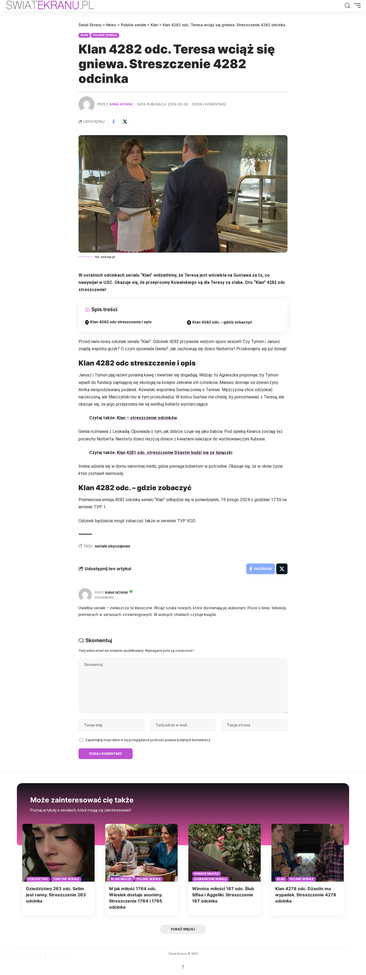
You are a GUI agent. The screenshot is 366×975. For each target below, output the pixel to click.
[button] (347, 5)
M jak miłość (121, 879)
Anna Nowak (121, 104)
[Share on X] (124, 121)
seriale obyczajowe (112, 546)
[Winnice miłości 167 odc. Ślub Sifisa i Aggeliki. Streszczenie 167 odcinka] (224, 853)
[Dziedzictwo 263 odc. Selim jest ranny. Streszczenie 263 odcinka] (58, 853)
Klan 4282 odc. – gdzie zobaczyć (222, 322)
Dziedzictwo (38, 879)
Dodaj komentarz (209, 104)
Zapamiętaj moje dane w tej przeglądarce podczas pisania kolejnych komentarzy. (148, 740)
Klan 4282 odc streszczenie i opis (121, 321)
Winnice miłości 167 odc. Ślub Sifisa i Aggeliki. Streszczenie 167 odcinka (223, 895)
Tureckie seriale (66, 879)
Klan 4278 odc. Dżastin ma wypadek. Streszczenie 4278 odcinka (305, 895)
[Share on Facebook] (113, 121)
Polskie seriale (105, 35)
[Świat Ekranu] (55, 5)
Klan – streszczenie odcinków (147, 417)
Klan (84, 35)
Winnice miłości (206, 873)
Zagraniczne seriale (210, 879)
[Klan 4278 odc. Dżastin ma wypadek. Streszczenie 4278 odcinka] (307, 853)
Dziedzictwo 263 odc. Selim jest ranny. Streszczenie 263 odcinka (56, 895)
